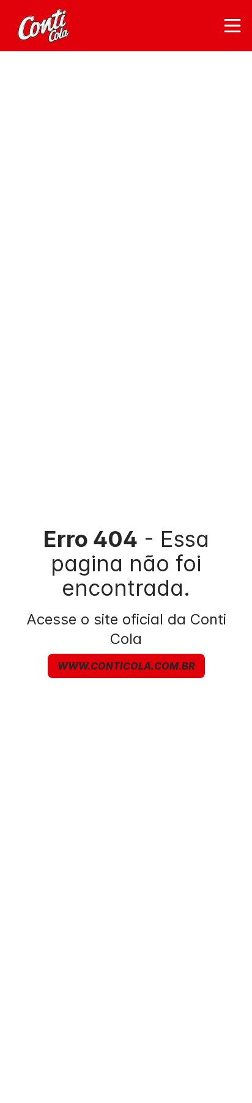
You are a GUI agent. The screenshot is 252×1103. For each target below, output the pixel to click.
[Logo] (45, 25)
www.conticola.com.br (126, 666)
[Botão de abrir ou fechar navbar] (232, 25)
